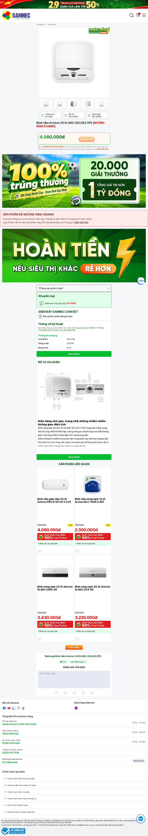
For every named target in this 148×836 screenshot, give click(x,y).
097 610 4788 (28, 724)
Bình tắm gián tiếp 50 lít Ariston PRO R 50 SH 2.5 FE (54, 500)
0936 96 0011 (10, 724)
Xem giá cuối (87, 139)
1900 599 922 (102, 149)
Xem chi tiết (139, 761)
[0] (138, 16)
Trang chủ (40, 24)
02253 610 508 (11, 743)
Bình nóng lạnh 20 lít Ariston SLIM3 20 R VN (92, 588)
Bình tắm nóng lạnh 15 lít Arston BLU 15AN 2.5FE (90, 500)
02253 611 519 (10, 752)
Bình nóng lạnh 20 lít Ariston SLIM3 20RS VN (55, 588)
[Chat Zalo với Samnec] (140, 818)
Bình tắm (52, 24)
